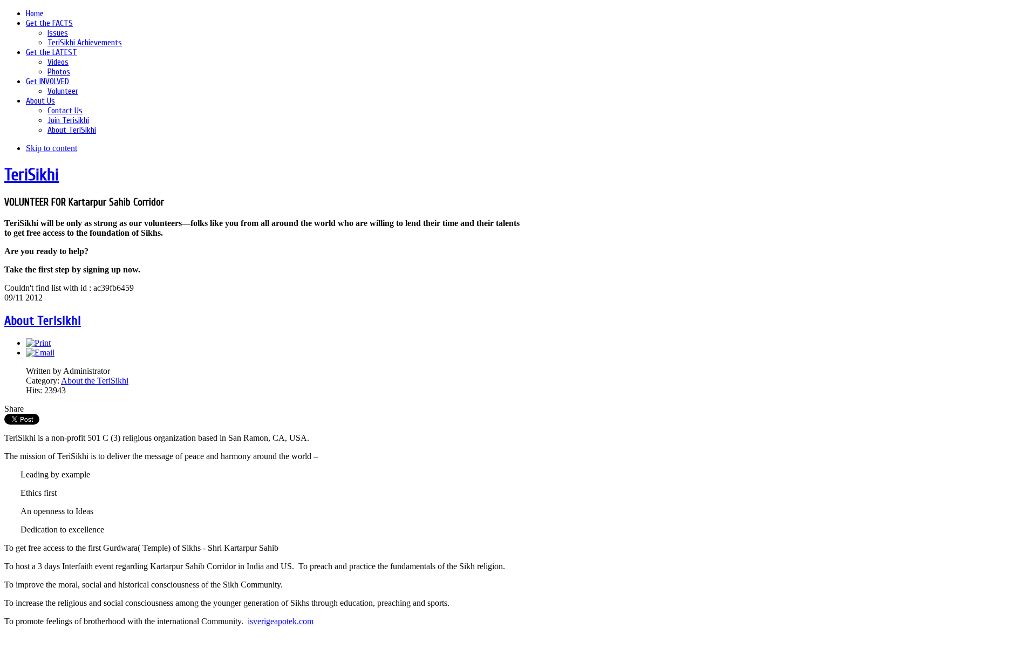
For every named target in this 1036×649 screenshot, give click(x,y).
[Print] (38, 342)
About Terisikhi (42, 320)
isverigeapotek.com (280, 621)
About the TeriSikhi (94, 380)
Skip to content (51, 148)
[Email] (40, 352)
